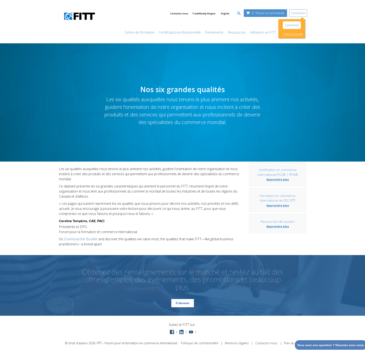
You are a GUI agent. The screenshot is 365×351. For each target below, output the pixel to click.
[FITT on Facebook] (172, 332)
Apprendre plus (277, 179)
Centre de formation (139, 32)
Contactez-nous (179, 13)
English (225, 13)
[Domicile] (79, 22)
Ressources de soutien (277, 221)
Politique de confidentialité (199, 343)
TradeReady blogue (203, 13)
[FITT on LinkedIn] (181, 332)
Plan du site (292, 343)
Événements (214, 32)
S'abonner (183, 303)
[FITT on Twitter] (191, 332)
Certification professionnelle (180, 32)
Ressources (237, 32)
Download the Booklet (81, 239)
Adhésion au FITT (263, 32)
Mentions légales (237, 343)
